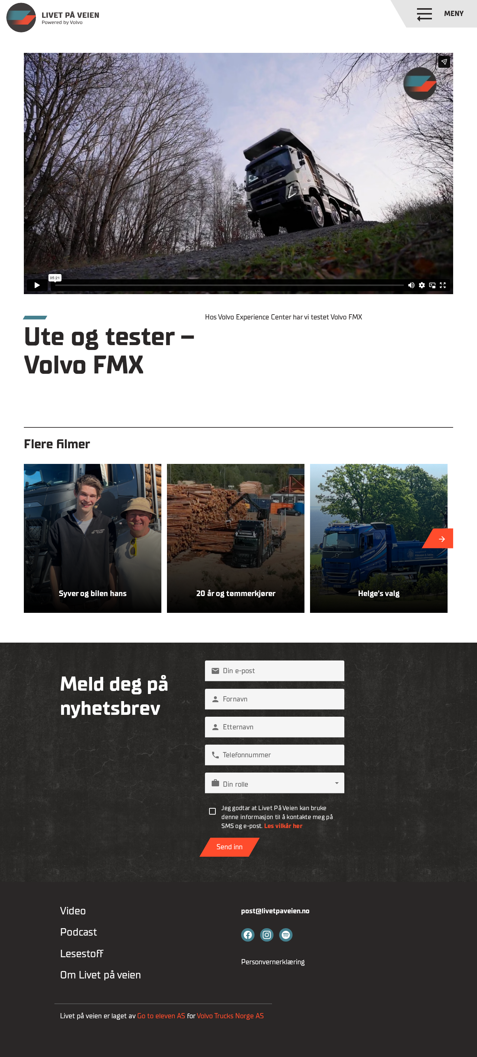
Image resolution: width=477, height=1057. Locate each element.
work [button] (215, 783)
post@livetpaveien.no (275, 911)
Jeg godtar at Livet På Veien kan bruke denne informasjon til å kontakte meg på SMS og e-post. (277, 817)
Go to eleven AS (161, 1016)
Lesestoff (81, 954)
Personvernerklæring (273, 962)
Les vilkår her (283, 826)
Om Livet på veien (100, 975)
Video (73, 911)
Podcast (78, 932)
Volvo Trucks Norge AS (231, 1016)
